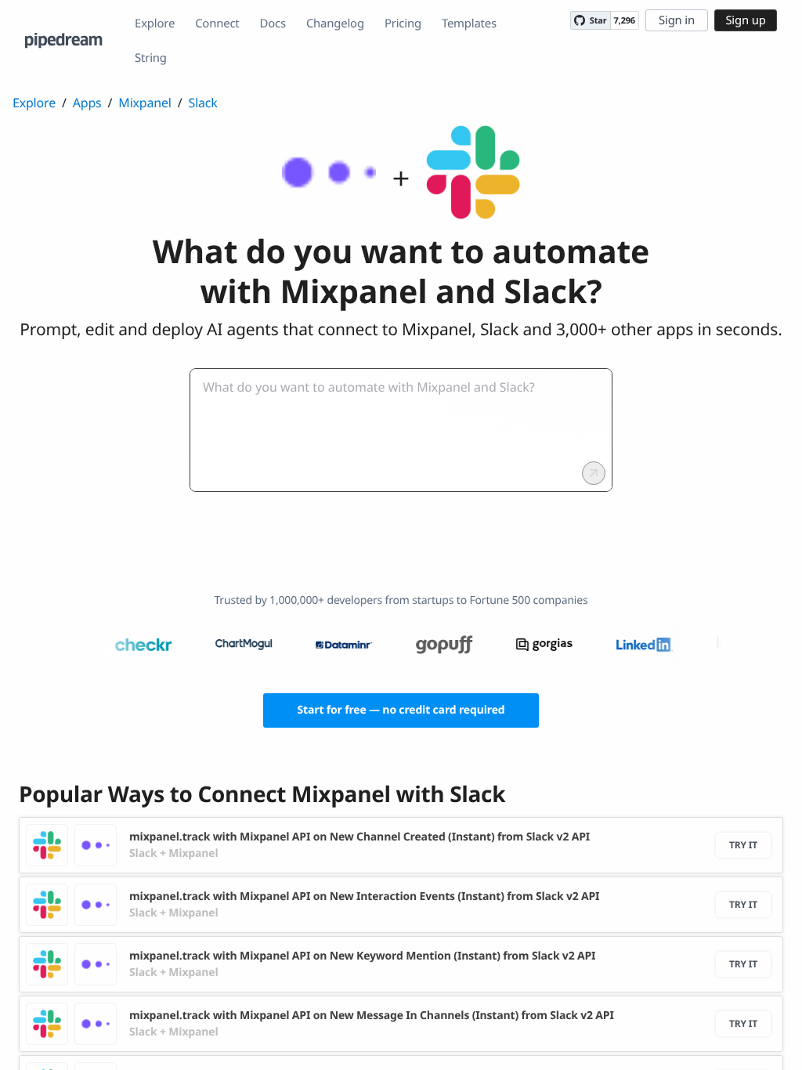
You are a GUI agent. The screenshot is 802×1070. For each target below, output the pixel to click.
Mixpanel (144, 102)
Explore (155, 23)
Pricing (403, 23)
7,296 (624, 21)
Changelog (335, 23)
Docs (273, 23)
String (151, 58)
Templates (469, 23)
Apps (87, 102)
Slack (203, 102)
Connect (217, 23)
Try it (743, 844)
